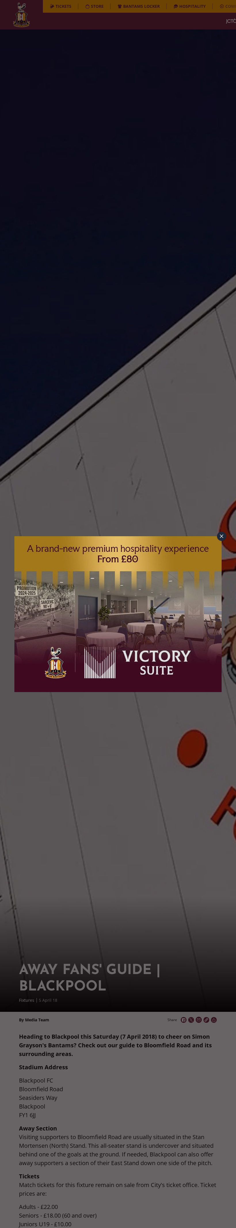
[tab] (221, 536)
